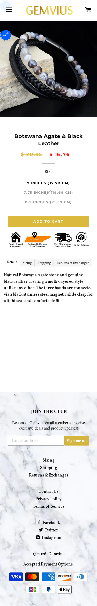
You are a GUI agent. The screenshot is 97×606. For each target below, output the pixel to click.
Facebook (51, 523)
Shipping (44, 263)
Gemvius (56, 554)
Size (49, 172)
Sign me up (77, 440)
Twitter (51, 530)
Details (12, 262)
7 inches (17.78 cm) (48, 183)
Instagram (51, 538)
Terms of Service (48, 507)
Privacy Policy (48, 499)
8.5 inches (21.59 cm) (48, 202)
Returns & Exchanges (73, 263)
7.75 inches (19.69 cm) (48, 192)
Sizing (27, 263)
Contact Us (48, 492)
